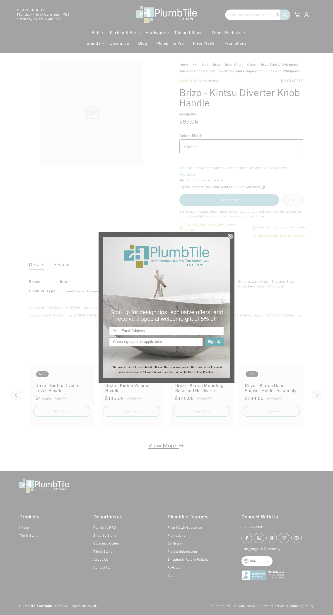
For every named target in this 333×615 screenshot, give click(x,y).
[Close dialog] (230, 236)
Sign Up (215, 342)
